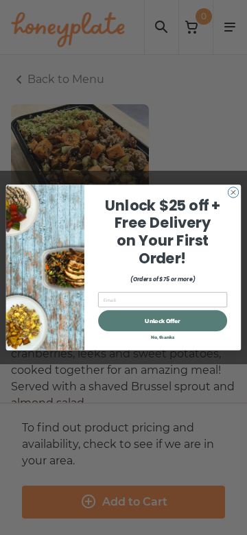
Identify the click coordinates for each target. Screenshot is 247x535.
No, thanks (163, 337)
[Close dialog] (233, 192)
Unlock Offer (162, 320)
